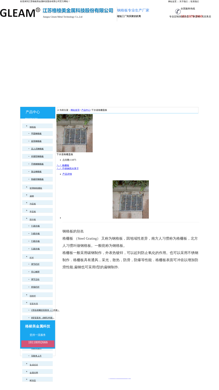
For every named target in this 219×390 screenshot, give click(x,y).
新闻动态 (135, 25)
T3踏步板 (35, 241)
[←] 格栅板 (62, 165)
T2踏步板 (35, 249)
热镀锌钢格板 (37, 179)
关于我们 (51, 25)
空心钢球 (35, 272)
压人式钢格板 (37, 149)
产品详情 (67, 174)
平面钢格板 (36, 133)
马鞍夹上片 (36, 356)
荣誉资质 (93, 25)
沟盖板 (33, 204)
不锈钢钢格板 (37, 164)
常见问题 (155, 25)
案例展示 (114, 25)
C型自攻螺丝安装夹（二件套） (45, 310)
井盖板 (33, 212)
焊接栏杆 (35, 287)
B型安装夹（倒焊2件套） (42, 318)
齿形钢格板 (36, 141)
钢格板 (33, 127)
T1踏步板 (35, 226)
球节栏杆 (35, 264)
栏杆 (32, 258)
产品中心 (72, 25)
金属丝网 (34, 373)
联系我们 (30, 32)
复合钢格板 (36, 172)
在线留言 (176, 25)
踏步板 (33, 219)
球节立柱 (35, 279)
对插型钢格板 (37, 156)
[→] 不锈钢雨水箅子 (67, 168)
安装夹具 (34, 304)
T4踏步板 (35, 233)
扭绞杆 (33, 296)
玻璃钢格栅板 (36, 188)
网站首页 (30, 25)
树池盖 (33, 380)
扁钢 (32, 196)
